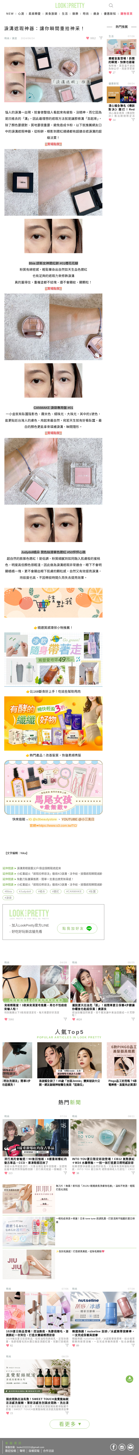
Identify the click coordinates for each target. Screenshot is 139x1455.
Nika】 (25, 853)
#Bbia (8, 891)
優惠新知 (110, 13)
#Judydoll (25, 891)
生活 (65, 13)
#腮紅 (55, 891)
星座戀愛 (35, 13)
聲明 (22, 1450)
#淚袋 (8, 897)
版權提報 (34, 1450)
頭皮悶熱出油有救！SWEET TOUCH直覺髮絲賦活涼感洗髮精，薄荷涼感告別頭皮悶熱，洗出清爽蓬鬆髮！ (37, 1401)
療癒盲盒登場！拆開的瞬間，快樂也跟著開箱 (121, 60)
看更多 (68, 1424)
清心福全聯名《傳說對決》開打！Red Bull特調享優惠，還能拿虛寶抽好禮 (121, 108)
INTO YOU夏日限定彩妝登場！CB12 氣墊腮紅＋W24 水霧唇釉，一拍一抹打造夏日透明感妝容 (103, 1161)
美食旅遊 (51, 13)
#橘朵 (41, 891)
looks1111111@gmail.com (30, 1447)
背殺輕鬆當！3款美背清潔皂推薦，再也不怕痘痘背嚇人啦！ (35, 1007)
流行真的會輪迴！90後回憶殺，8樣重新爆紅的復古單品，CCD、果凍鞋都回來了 (35, 1161)
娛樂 (75, 13)
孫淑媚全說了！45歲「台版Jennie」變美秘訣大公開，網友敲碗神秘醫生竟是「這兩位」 (69, 1083)
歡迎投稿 (10, 1450)
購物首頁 (127, 13)
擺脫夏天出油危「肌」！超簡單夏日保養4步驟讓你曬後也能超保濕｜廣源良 (103, 1007)
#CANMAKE (74, 891)
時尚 (86, 13)
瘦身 (96, 13)
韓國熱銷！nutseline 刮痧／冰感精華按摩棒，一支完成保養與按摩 (103, 1333)
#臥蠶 (92, 891)
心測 (21, 13)
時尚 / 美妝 (10, 38)
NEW (10, 13)
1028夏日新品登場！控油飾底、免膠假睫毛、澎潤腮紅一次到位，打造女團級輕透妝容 (37, 1333)
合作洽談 (48, 1450)
